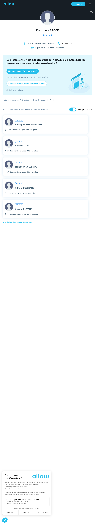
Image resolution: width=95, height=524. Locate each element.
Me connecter (78, 4)
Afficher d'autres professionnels (19, 222)
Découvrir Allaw (16, 90)
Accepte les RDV (85, 109)
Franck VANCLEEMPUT (27, 166)
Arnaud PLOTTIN (24, 209)
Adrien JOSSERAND (24, 187)
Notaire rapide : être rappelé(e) (22, 71)
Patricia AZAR (22, 145)
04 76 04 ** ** (66, 44)
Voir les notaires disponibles (26, 83)
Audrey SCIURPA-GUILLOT (28, 124)
